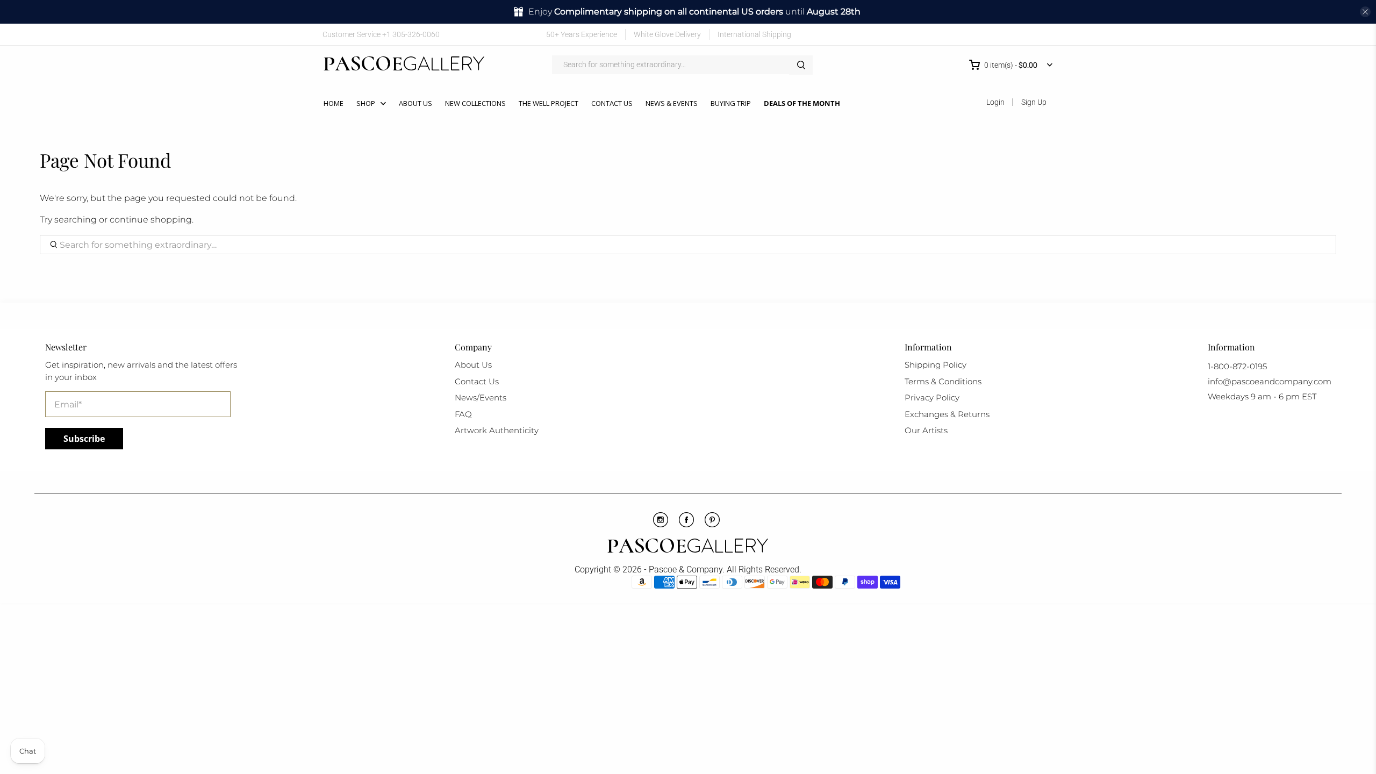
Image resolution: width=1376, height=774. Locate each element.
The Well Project (548, 103)
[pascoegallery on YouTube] (983, 34)
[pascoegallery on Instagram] (1014, 34)
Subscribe (84, 439)
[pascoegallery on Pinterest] (998, 34)
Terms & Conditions (943, 381)
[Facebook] (686, 524)
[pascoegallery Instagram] (660, 524)
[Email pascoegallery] (1046, 34)
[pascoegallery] (404, 65)
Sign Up (1034, 102)
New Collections (475, 103)
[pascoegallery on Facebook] (967, 34)
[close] (1365, 11)
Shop (365, 103)
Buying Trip (731, 103)
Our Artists (926, 430)
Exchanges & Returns (947, 414)
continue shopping (151, 219)
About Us (415, 103)
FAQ (463, 414)
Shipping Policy (935, 365)
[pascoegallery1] (687, 547)
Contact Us (612, 103)
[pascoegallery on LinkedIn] (1030, 34)
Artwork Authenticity (497, 430)
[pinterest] (712, 524)
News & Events (672, 103)
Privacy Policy (932, 397)
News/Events (480, 397)
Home (333, 103)
